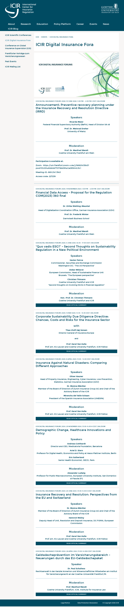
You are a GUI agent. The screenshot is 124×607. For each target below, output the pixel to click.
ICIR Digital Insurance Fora (17, 40)
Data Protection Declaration (88, 603)
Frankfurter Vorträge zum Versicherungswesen (17, 54)
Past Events (10, 61)
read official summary (76, 305)
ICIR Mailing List (12, 67)
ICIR (37, 37)
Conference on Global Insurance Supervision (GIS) (18, 47)
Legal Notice (65, 603)
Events (44, 37)
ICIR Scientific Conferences (18, 35)
